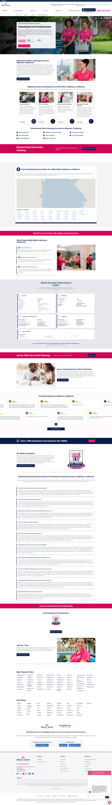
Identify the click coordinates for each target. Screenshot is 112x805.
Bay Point (19, 212)
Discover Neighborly (42, 746)
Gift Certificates (107, 4)
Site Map (86, 766)
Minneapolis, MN (60, 679)
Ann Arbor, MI (20, 677)
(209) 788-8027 (104, 11)
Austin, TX (19, 682)
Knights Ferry (43, 219)
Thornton (66, 217)
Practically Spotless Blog (74, 10)
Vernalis (74, 216)
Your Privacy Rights (73, 795)
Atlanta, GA (19, 679)
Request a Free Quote (89, 9)
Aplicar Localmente (98, 4)
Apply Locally (90, 4)
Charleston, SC (20, 689)
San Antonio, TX (80, 685)
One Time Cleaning (43, 104)
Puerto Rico (69, 712)
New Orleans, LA (60, 684)
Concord (27, 214)
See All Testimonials (56, 429)
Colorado (19, 712)
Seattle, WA (89, 677)
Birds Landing (20, 216)
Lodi (50, 214)
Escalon (34, 214)
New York (59, 712)
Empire (34, 212)
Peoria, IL (69, 679)
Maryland (49, 703)
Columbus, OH (30, 688)
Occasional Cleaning (24, 138)
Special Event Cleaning (78, 132)
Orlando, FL (69, 677)
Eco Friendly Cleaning (77, 135)
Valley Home (75, 214)
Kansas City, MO (50, 675)
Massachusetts (50, 705)
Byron (19, 219)
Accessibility (54, 795)
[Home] (17, 14)
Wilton (82, 212)
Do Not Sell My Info (62, 795)
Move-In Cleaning (50, 135)
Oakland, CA (59, 686)
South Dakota (80, 703)
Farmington (35, 216)
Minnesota (49, 710)
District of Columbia (29, 706)
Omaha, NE (69, 675)
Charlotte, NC (30, 675)
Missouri (49, 714)
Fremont (34, 217)
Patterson (58, 216)
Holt (42, 214)
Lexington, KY (50, 679)
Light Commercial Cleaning (64, 104)
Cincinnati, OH (30, 679)
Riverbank (58, 219)
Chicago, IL (29, 677)
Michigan (49, 707)
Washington (79, 714)
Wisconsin (89, 703)
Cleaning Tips (58, 10)
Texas (78, 707)
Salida (66, 212)
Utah (78, 710)
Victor (74, 217)
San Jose (66, 214)
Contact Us (91, 355)
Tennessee (79, 705)
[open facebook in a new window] (96, 18)
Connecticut (19, 714)
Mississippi (49, 712)
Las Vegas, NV (50, 677)
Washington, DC (90, 686)
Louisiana (39, 714)
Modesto (50, 219)
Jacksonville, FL (40, 689)
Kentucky (39, 712)
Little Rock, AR (50, 682)
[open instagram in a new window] (104, 18)
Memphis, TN (50, 686)
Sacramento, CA (80, 675)
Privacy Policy (47, 795)
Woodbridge (82, 214)
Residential (4, 10)
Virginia (78, 712)
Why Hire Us (33, 10)
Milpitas (50, 217)
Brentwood (19, 217)
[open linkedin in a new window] (107, 18)
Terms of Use (39, 795)
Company (62, 756)
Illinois (38, 703)
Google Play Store (75, 746)
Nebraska (59, 703)
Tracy (66, 219)
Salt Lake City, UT (81, 683)
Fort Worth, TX (40, 677)
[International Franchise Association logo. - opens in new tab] (18, 778)
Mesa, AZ (49, 689)
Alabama (19, 703)
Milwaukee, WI (60, 677)
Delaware (29, 703)
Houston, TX (39, 682)
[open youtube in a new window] (101, 18)
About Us (45, 10)
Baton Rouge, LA (20, 686)
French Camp (35, 219)
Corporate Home (88, 768)
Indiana (38, 705)
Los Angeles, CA (50, 684)
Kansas (38, 710)
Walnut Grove (75, 219)
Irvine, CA (39, 686)
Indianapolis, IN (40, 684)
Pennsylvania (70, 710)
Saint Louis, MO (80, 677)
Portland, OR (70, 684)
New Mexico (59, 710)
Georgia (29, 711)
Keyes (42, 217)
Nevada (58, 705)
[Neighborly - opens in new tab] (22, 778)
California (33, 14)
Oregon (68, 707)
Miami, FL (59, 675)
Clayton (27, 212)
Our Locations (87, 764)
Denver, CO (39, 675)
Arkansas (19, 707)
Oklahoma (69, 705)
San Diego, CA (80, 688)
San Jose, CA (90, 675)
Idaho (28, 714)
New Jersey (59, 707)
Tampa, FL (89, 679)
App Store (64, 746)
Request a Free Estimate (23, 79)
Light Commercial (19, 10)
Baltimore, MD (20, 684)
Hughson (42, 216)
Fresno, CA (39, 679)
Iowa (38, 707)
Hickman (42, 212)
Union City (74, 212)
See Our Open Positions (23, 654)
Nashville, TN (60, 682)
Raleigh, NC (69, 689)
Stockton (66, 216)
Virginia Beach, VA (91, 684)
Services (39, 756)
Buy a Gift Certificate (62, 380)
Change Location (82, 4)
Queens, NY (69, 686)
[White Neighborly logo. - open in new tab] (4, 1)
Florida (28, 709)
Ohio (68, 703)
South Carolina (70, 714)
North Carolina (60, 714)
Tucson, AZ (89, 682)
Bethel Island (20, 214)
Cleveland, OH (30, 682)
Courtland (27, 216)
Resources (87, 756)
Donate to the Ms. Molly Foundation (26, 465)
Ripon (58, 217)
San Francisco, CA (81, 690)
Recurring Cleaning (24, 104)
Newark (58, 212)
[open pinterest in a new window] (110, 18)
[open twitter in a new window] (98, 18)
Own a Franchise (64, 771)
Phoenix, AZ (69, 682)
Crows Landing (28, 217)
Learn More (22, 122)
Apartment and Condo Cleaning (53, 132)
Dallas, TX (29, 690)
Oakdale (58, 214)
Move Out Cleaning (50, 138)
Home (20, 14)
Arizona (18, 705)
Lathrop (50, 212)
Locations (26, 14)
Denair (27, 219)
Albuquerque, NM (21, 675)
